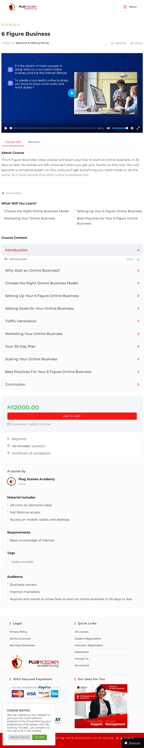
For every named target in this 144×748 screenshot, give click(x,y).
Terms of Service (20, 638)
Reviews (34, 142)
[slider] (53, 128)
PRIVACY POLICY (19, 737)
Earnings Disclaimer (22, 645)
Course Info (13, 142)
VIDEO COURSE (22, 562)
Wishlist (120, 43)
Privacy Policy (18, 631)
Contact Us (82, 658)
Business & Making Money (32, 42)
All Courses (82, 631)
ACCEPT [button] (39, 737)
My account (82, 665)
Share (139, 43)
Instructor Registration (89, 645)
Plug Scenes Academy (36, 479)
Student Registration (88, 638)
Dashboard (82, 652)
